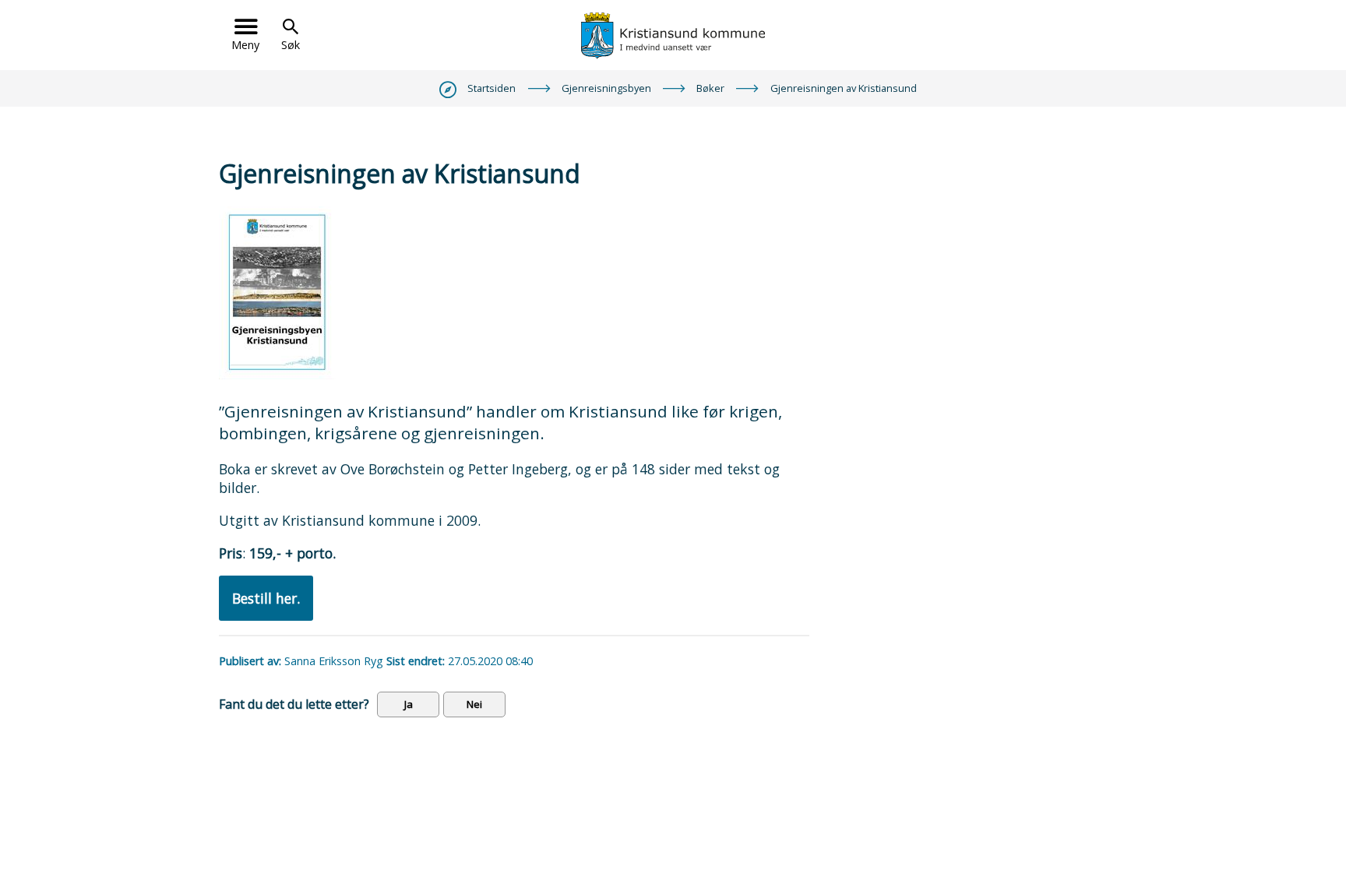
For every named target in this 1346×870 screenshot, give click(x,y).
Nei (474, 704)
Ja (408, 704)
